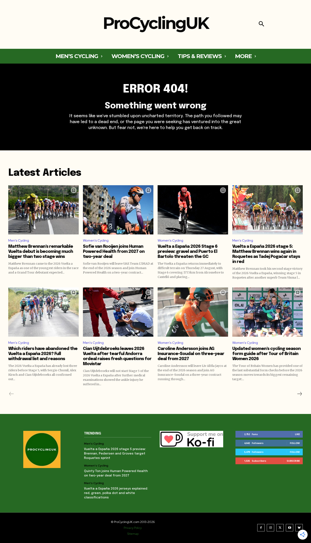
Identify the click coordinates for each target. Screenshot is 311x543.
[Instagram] (270, 527)
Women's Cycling (96, 240)
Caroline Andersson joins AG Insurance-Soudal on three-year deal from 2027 (191, 354)
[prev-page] (11, 394)
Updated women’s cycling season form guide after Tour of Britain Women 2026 (266, 354)
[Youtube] (289, 527)
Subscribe (293, 460)
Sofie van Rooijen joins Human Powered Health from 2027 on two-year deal (113, 251)
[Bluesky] (299, 527)
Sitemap (133, 534)
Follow (295, 443)
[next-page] (299, 394)
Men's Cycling (18, 240)
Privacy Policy (133, 528)
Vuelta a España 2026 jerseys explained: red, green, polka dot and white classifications (116, 493)
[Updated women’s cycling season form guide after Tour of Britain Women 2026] (267, 312)
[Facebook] (261, 527)
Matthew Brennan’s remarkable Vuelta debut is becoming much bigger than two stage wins (40, 251)
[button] (261, 24)
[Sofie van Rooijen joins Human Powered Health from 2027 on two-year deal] (118, 209)
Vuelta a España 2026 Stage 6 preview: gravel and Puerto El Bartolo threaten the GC (187, 251)
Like (297, 434)
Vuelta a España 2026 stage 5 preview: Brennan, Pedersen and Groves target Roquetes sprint (115, 454)
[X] (280, 527)
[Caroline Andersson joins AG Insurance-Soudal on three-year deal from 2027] (193, 312)
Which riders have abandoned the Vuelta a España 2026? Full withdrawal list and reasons (42, 354)
